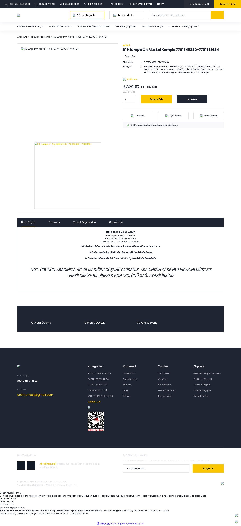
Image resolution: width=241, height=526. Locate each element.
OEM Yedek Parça (186, 72)
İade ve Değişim (202, 390)
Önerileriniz (116, 222)
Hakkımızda (129, 373)
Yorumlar (54, 222)
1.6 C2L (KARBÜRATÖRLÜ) (171, 69)
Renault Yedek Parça (154, 66)
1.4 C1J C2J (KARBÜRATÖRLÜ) (197, 66)
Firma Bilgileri (130, 379)
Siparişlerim (164, 384)
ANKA (126, 45)
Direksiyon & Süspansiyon (164, 72)
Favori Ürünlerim (166, 390)
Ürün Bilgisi (28, 222)
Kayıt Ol (208, 468)
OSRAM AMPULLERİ (97, 384)
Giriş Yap (162, 379)
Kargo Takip (117, 3)
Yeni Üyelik (163, 373)
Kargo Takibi (164, 396)
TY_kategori (202, 72)
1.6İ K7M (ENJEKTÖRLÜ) (195, 69)
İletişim (160, 3)
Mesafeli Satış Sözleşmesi (207, 373)
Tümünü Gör (94, 401)
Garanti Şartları (201, 396)
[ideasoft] (103, 523)
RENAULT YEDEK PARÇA (99, 373)
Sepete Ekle (156, 99)
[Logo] (18, 15)
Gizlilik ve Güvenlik (202, 379)
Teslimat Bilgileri (202, 384)
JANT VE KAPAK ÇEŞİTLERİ (100, 396)
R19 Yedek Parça (174, 66)
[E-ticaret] (120, 523)
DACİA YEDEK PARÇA (98, 379)
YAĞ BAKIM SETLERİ (97, 390)
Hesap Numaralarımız (140, 3)
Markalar (127, 384)
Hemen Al (192, 99)
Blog (125, 390)
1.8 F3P (211, 69)
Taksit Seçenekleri (84, 222)
